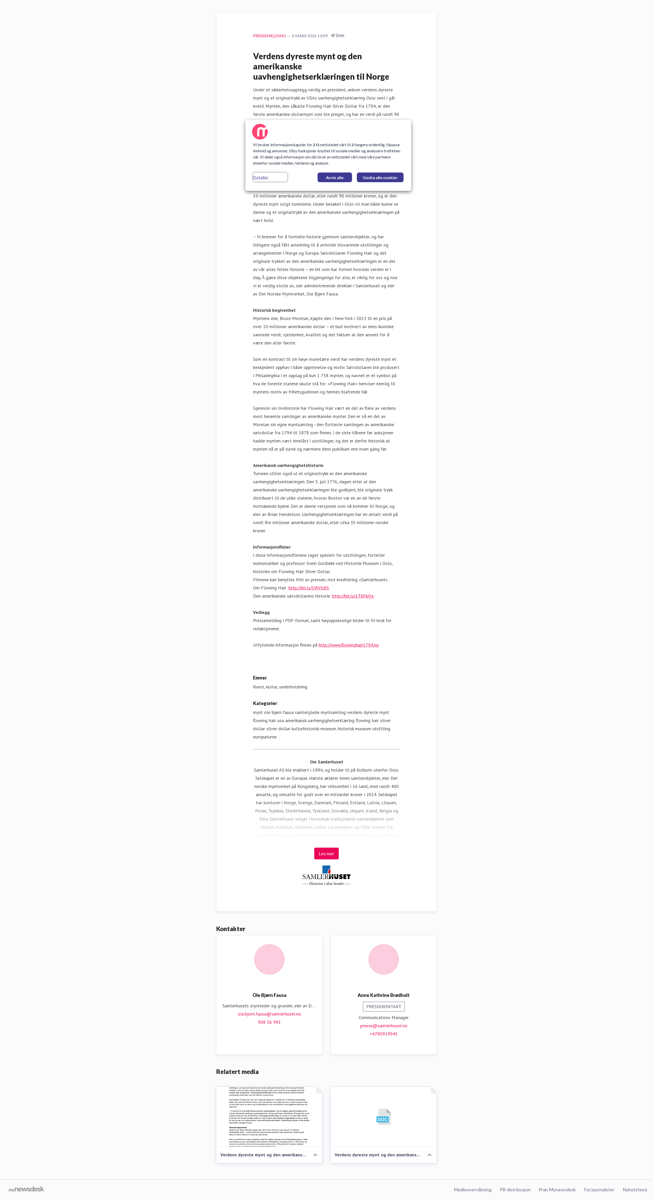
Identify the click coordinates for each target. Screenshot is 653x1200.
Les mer (326, 853)
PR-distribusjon (515, 1189)
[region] (328, 155)
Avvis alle (335, 177)
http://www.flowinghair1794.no (349, 645)
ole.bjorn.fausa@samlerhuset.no (269, 1014)
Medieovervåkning (473, 1189)
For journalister (599, 1189)
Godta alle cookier (380, 177)
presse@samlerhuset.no (383, 1026)
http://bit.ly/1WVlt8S (308, 588)
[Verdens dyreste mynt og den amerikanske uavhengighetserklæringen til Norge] (269, 1117)
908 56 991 (269, 1022)
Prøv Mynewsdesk (557, 1189)
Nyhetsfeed (635, 1189)
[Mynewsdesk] (26, 1190)
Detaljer (261, 177)
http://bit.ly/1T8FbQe (353, 596)
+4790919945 (384, 1034)
